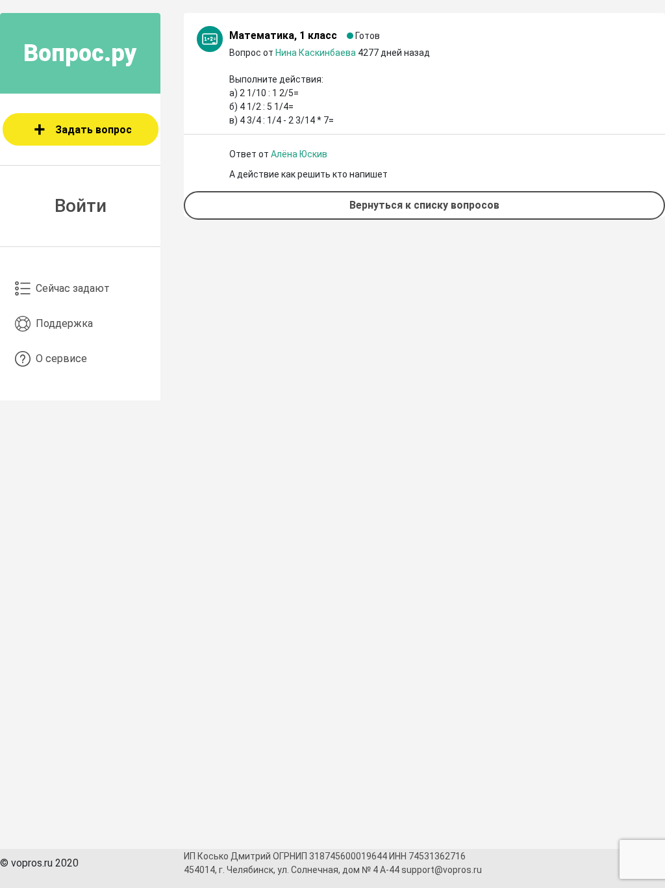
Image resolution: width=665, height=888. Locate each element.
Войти (81, 205)
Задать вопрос (93, 130)
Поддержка (64, 323)
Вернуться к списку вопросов (424, 205)
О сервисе (61, 358)
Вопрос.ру (80, 53)
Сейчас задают (73, 288)
